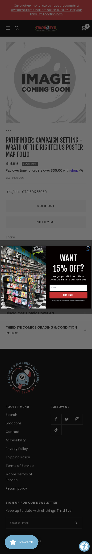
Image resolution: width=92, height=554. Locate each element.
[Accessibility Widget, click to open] (84, 546)
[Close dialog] (88, 248)
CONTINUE (68, 295)
